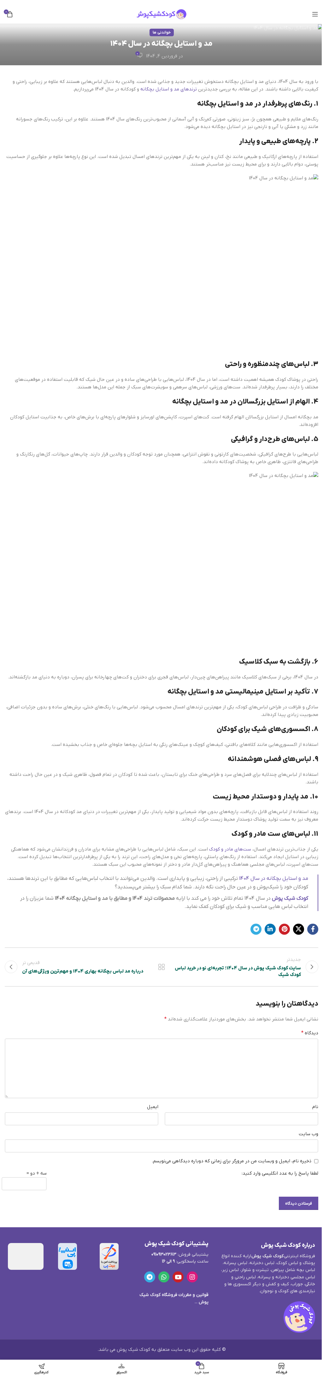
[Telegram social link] (255, 929)
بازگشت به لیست (161, 967)
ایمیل (152, 1107)
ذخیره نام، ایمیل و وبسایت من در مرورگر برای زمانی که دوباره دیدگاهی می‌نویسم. (231, 1161)
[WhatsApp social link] (163, 1276)
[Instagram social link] (192, 1276)
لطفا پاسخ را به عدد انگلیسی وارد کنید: (280, 1173)
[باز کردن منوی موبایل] (315, 14)
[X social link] (298, 929)
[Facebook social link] (312, 929)
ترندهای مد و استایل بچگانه (168, 89)
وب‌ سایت (308, 1134)
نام (315, 1107)
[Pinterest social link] (284, 929)
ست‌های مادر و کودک (230, 849)
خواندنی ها (162, 32)
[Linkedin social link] (270, 929)
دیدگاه (309, 1033)
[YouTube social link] (178, 1276)
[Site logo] (161, 14)
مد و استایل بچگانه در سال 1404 (273, 878)
